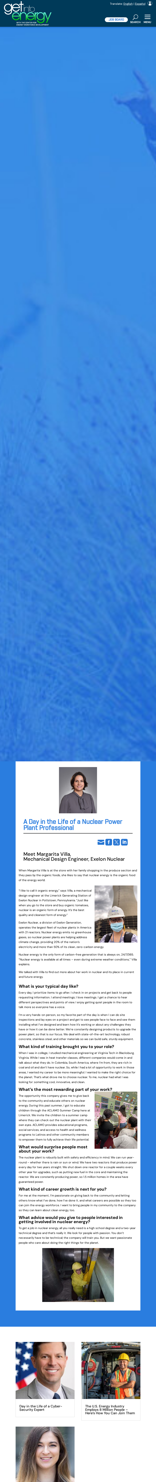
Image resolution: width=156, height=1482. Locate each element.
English (128, 4)
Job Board (116, 19)
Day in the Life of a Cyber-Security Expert (40, 1408)
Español (140, 4)
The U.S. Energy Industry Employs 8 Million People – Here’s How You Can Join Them (110, 1409)
